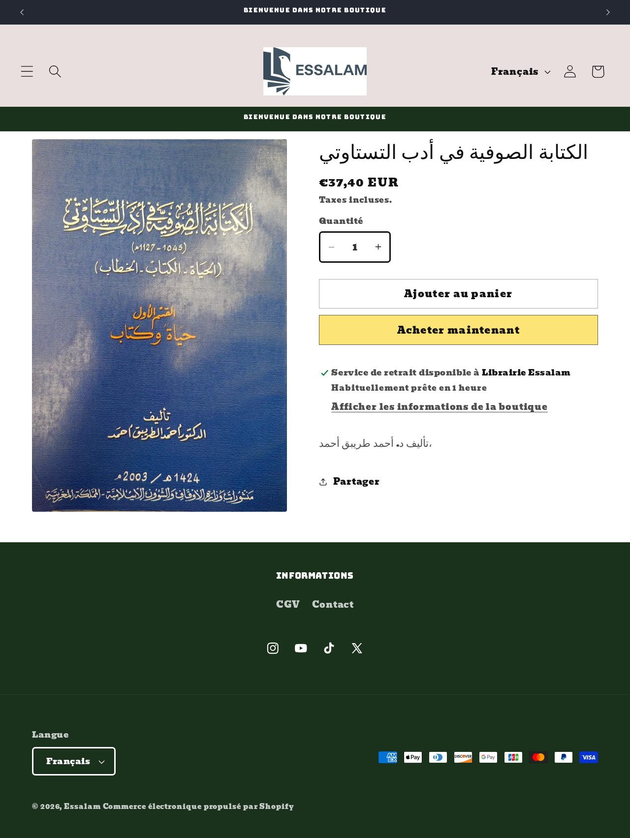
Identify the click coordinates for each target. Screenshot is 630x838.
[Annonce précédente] (21, 12)
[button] (27, 72)
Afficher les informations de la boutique (439, 407)
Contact (333, 604)
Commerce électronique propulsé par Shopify (198, 806)
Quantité (341, 221)
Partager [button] (356, 481)
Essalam (82, 806)
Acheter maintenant (458, 330)
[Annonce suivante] (608, 12)
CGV (288, 604)
